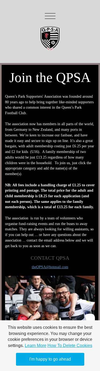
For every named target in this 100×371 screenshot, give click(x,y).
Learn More (35, 345)
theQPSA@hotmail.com (50, 267)
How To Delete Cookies (69, 345)
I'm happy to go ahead (50, 359)
